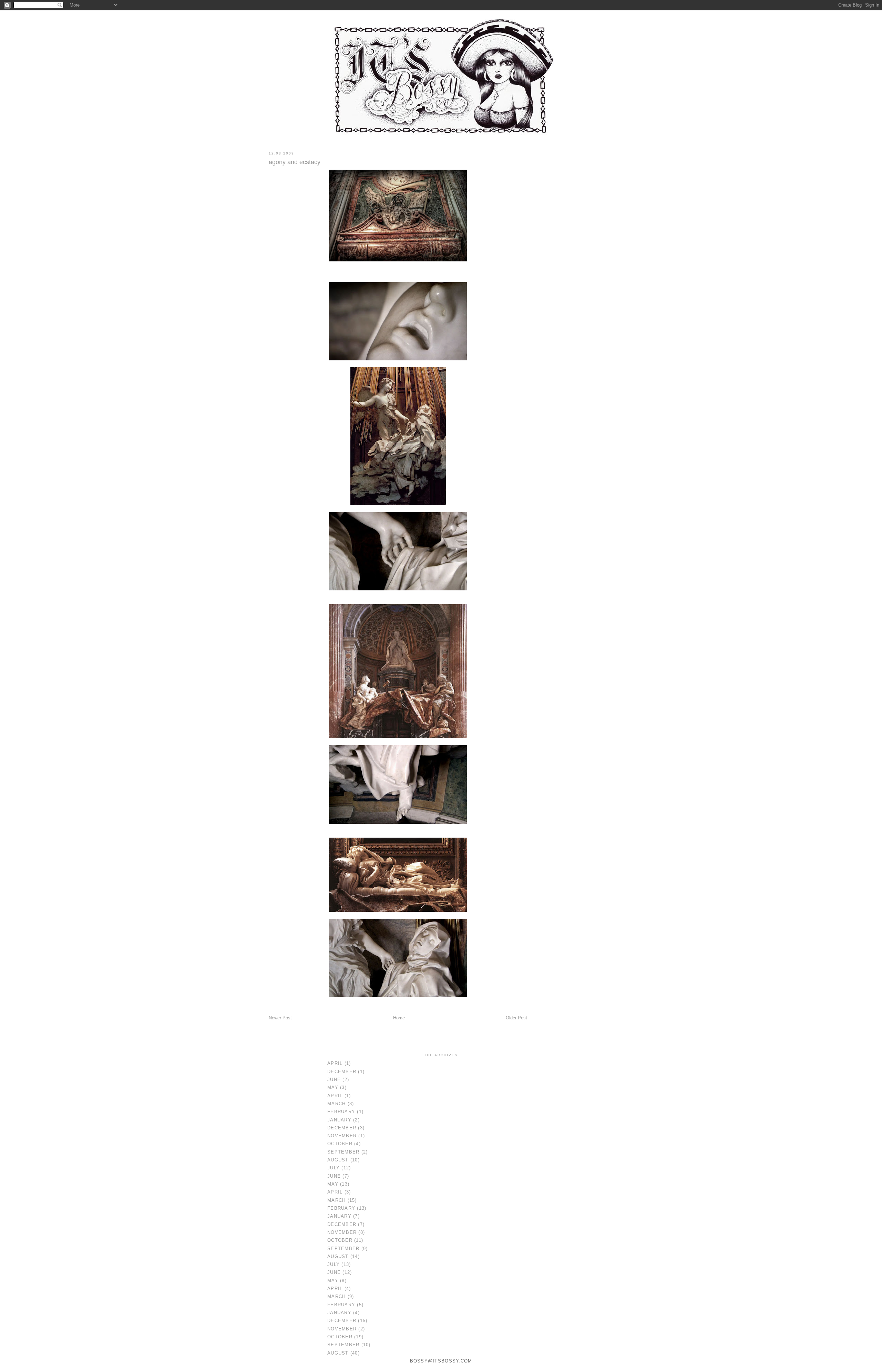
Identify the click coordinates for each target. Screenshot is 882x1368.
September (343, 1152)
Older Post (516, 1018)
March (336, 1103)
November (342, 1136)
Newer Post (280, 1018)
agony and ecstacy (294, 162)
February (341, 1111)
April (334, 1063)
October (339, 1143)
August (338, 1160)
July (333, 1168)
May (332, 1087)
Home (399, 1018)
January (339, 1120)
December (341, 1071)
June (334, 1079)
